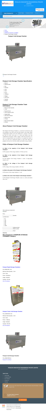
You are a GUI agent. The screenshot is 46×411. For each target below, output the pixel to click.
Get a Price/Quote (6, 281)
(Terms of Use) (18, 406)
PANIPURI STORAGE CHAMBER (11, 32)
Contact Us (37, 12)
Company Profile (29, 12)
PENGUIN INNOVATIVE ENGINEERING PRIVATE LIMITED (29, 3)
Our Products (8, 13)
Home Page (21, 12)
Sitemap (6, 381)
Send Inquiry (23, 399)
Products (6, 31)
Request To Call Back (7, 359)
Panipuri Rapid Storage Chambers (11, 267)
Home (5, 30)
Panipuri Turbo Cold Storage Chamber (12, 311)
